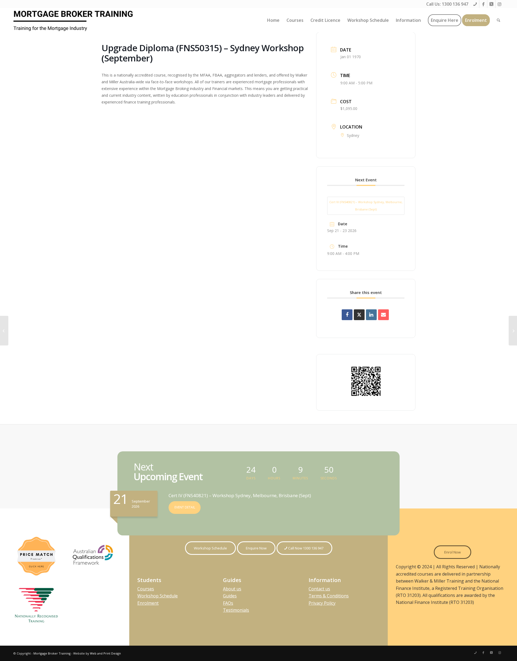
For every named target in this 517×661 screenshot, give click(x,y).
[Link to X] (491, 4)
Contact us (319, 589)
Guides (230, 596)
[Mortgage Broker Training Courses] (74, 20)
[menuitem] (273, 20)
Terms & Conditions (329, 596)
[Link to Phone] (475, 4)
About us (232, 589)
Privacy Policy (322, 603)
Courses (145, 589)
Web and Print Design (105, 653)
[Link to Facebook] (483, 4)
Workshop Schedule (157, 596)
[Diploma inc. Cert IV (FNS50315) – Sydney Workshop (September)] (4, 330)
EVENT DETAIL (184, 507)
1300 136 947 (455, 4)
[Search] (498, 20)
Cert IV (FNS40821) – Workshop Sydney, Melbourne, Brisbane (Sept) (366, 205)
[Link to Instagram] (499, 4)
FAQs (228, 603)
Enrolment (148, 603)
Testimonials (236, 610)
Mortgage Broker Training (52, 653)
